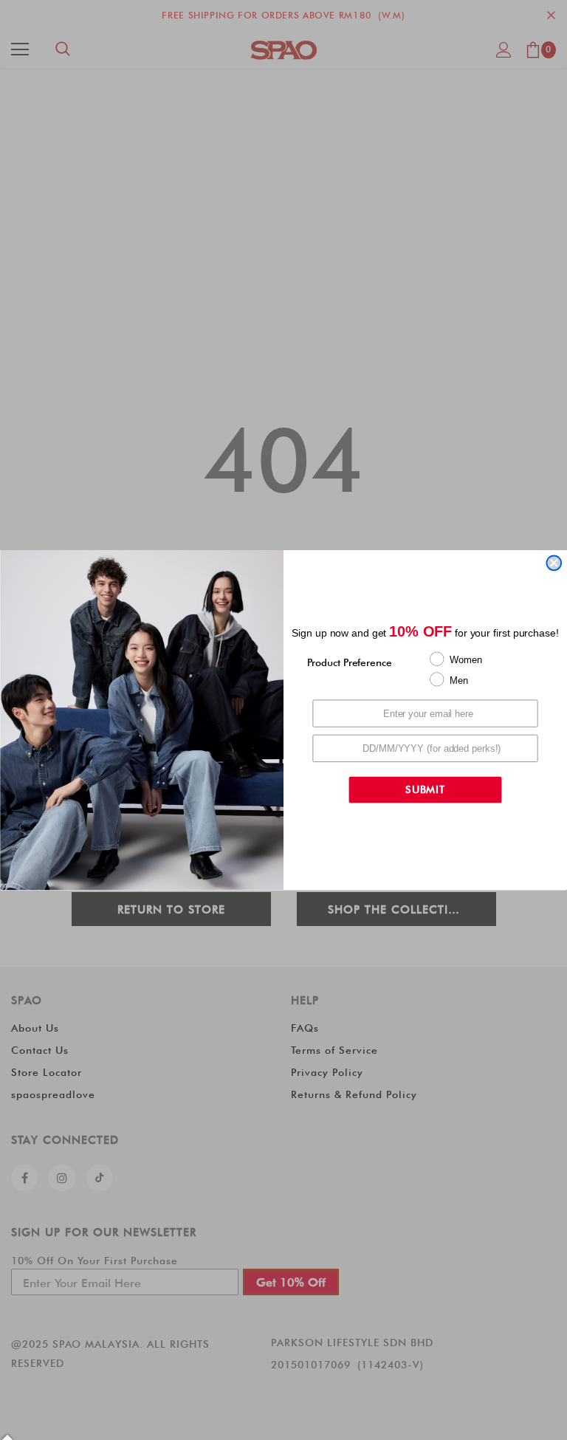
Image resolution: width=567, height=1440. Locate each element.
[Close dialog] (553, 563)
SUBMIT (425, 790)
